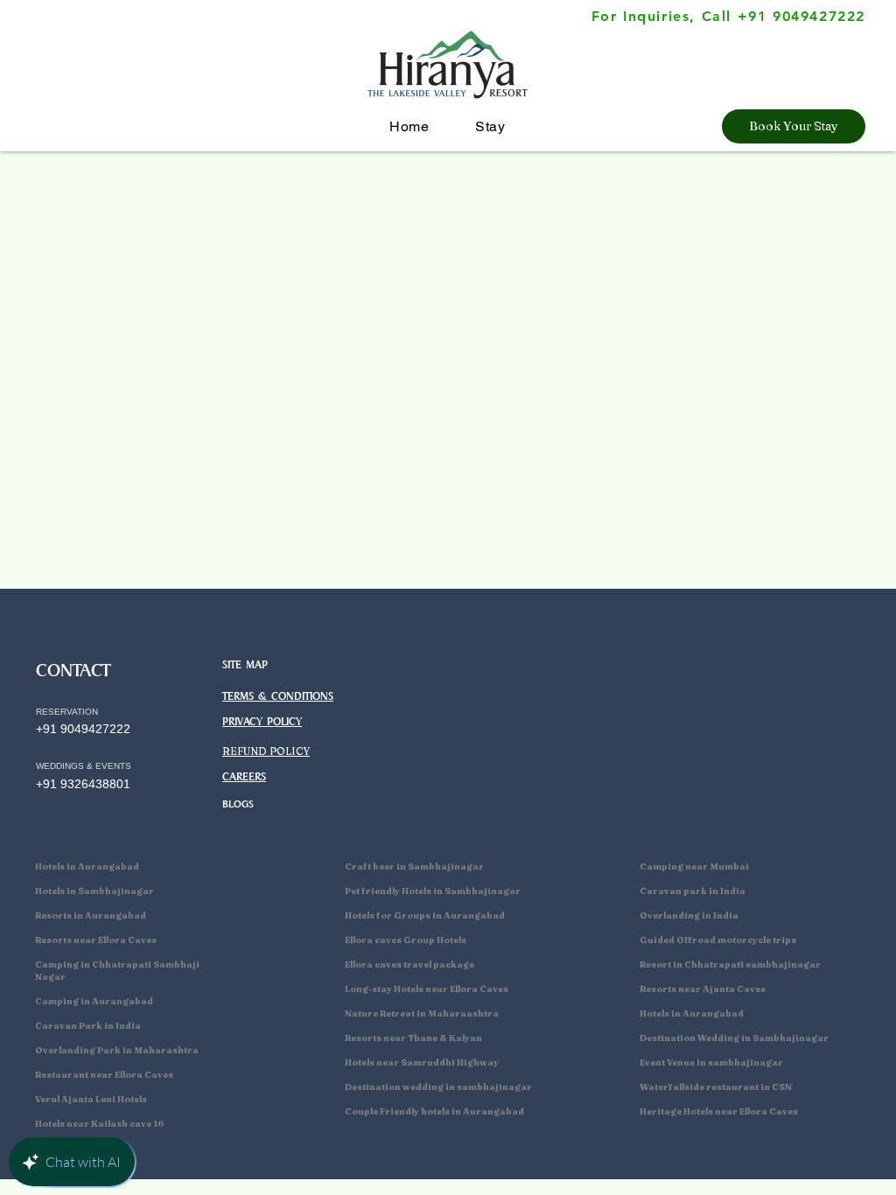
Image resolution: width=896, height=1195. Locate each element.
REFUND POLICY (266, 751)
